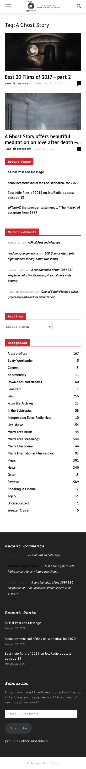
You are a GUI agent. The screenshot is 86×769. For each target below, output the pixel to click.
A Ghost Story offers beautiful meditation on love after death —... (43, 139)
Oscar (12, 474)
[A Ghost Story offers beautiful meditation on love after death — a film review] (43, 111)
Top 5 (12, 496)
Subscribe (18, 728)
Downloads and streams (25, 382)
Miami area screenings (24, 439)
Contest (13, 367)
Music (12, 460)
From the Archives (20, 403)
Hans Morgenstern (18, 83)
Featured (14, 389)
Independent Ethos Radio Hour (30, 417)
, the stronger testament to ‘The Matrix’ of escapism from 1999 (44, 209)
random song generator (23, 253)
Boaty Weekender (20, 360)
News (12, 467)
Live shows (15, 425)
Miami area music (20, 432)
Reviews (13, 482)
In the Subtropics (20, 410)
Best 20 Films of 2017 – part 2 (38, 77)
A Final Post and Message (26, 172)
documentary (17, 375)
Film (11, 396)
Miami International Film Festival (31, 453)
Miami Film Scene (20, 446)
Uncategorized (18, 503)
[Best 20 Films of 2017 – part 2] (43, 52)
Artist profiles (17, 353)
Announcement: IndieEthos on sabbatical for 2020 (43, 183)
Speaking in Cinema (22, 489)
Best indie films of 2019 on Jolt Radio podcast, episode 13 (41, 195)
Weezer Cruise (18, 510)
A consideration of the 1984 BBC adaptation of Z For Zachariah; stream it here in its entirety (40, 275)
